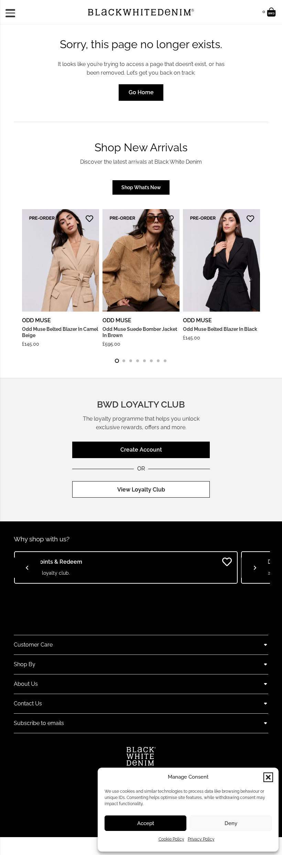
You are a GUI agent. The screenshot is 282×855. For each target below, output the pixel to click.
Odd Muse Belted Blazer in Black (220, 329)
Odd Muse (36, 320)
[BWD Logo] (141, 12)
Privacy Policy (201, 839)
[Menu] (13, 12)
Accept (145, 823)
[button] (268, 777)
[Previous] (27, 568)
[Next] (250, 279)
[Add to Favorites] (89, 218)
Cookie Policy (171, 839)
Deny (231, 823)
